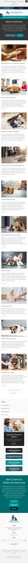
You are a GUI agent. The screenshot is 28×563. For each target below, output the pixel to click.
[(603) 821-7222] (20, 35)
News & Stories (4, 414)
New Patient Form (5, 408)
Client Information (5, 405)
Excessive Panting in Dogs (8, 200)
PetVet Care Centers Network (16, 557)
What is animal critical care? (8, 98)
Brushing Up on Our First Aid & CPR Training (12, 63)
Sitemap (23, 551)
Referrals (21, 8)
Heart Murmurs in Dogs (7, 373)
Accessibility (14, 551)
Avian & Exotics (15, 463)
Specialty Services (15, 456)
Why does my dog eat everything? (10, 132)
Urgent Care (15, 469)
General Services (15, 450)
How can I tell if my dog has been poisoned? (12, 166)
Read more (3, 74)
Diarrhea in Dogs (5, 271)
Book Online (7, 8)
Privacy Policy (4, 550)
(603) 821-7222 (14, 4)
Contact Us (14, 501)
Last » (17, 390)
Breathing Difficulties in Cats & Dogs (10, 235)
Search (19, 551)
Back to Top (14, 552)
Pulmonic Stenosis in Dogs (8, 339)
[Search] (25, 540)
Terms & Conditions (7, 551)
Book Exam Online (10, 35)
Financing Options (5, 411)
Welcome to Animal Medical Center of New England (13, 17)
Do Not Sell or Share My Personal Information (17, 550)
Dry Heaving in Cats (6, 306)
